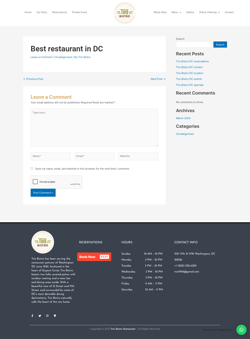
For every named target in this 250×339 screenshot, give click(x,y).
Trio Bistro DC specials (190, 84)
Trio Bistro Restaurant (123, 328)
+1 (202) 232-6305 (185, 265)
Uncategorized (63, 57)
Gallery (190, 12)
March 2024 (183, 118)
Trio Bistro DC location (189, 73)
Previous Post (33, 79)
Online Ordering (207, 12)
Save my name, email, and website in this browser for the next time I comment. (82, 168)
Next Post (158, 79)
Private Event (79, 12)
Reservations (59, 12)
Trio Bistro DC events (189, 79)
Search (180, 38)
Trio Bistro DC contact (189, 67)
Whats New (160, 12)
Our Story (42, 12)
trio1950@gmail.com (186, 271)
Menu (175, 12)
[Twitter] (39, 315)
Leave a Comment (41, 57)
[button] (176, 12)
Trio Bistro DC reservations (192, 61)
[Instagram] (47, 315)
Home (27, 12)
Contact (229, 12)
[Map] (54, 315)
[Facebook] (32, 315)
